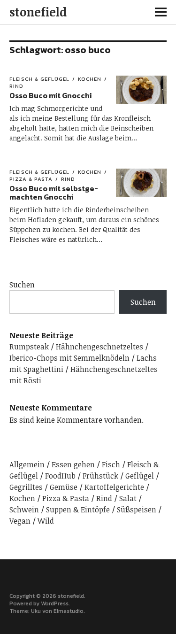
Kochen (89, 79)
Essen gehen (73, 464)
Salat (128, 498)
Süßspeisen (136, 509)
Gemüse (63, 487)
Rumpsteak (29, 346)
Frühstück (100, 476)
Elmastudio (69, 611)
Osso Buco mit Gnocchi (50, 95)
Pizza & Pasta (65, 498)
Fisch (111, 464)
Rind (68, 179)
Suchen (22, 284)
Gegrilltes (26, 487)
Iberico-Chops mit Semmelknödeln (69, 358)
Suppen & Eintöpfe (78, 509)
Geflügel (139, 476)
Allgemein (27, 464)
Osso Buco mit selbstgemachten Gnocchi (53, 192)
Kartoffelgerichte (114, 487)
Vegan (20, 521)
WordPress (55, 603)
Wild (46, 521)
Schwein (24, 509)
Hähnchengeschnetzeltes (99, 346)
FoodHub (60, 476)
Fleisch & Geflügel (39, 79)
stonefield (38, 12)
